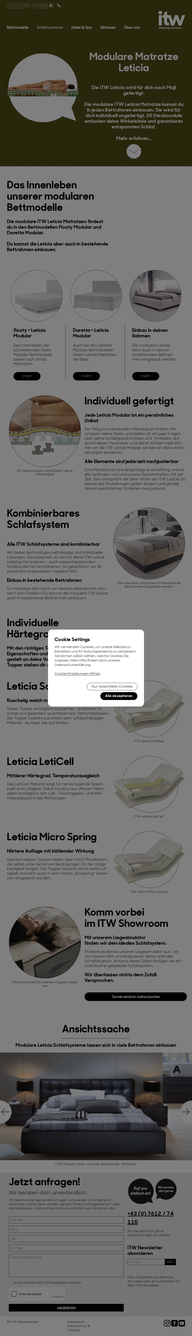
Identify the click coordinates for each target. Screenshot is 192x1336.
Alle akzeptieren (119, 696)
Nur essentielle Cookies (112, 686)
